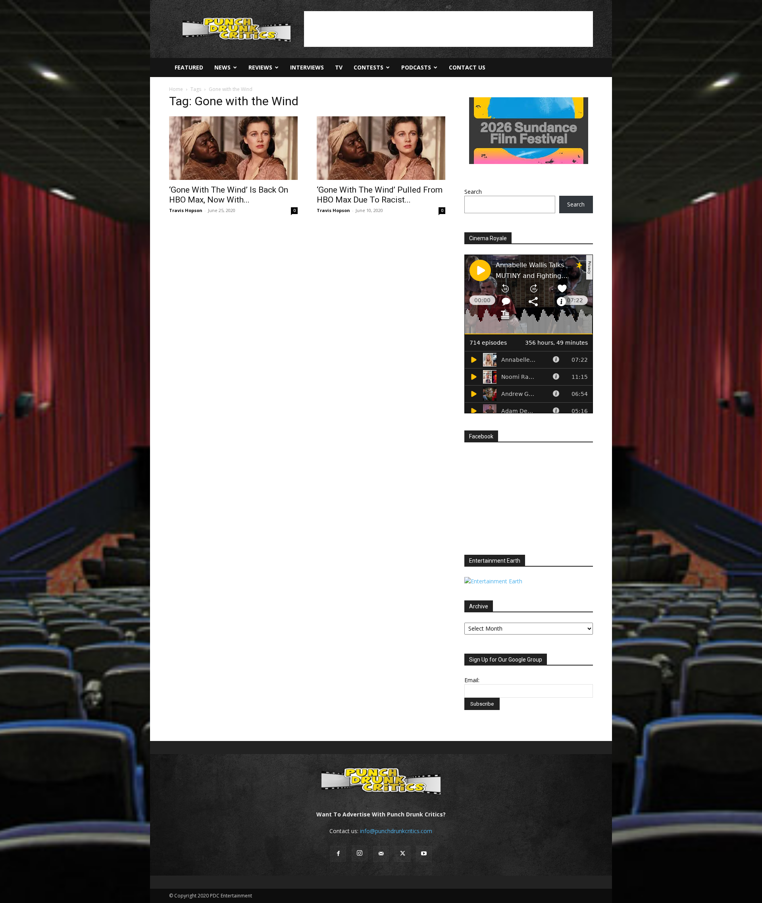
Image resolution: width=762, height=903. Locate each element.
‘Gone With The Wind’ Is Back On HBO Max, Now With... (228, 195)
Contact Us (467, 67)
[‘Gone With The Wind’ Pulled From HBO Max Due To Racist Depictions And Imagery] (381, 148)
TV (339, 67)
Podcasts (416, 67)
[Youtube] (424, 854)
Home (176, 89)
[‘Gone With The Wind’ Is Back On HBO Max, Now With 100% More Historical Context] (233, 148)
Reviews (260, 67)
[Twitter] (402, 854)
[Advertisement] (448, 29)
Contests (368, 67)
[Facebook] (338, 854)
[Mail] (381, 854)
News (222, 67)
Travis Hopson (185, 210)
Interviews (307, 67)
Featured (189, 67)
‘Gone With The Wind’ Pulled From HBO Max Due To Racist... (380, 195)
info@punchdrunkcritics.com (396, 831)
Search (473, 191)
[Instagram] (360, 853)
